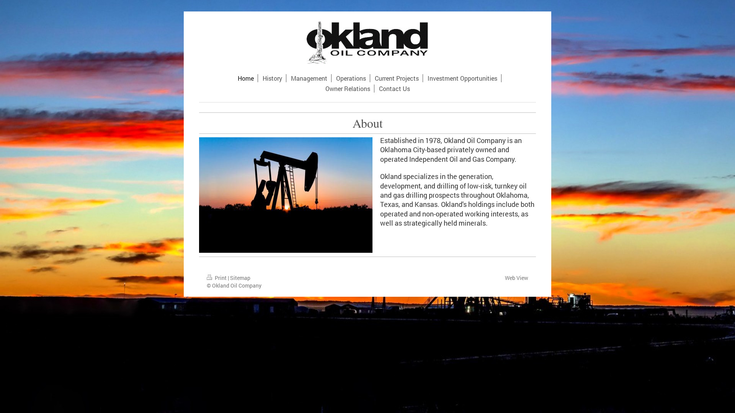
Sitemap (240, 277)
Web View (516, 277)
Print (221, 277)
